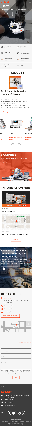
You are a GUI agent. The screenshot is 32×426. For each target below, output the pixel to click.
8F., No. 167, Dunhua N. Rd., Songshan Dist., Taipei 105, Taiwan (16, 302)
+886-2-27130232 (8, 306)
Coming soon (7, 112)
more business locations (10, 316)
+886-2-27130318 (8, 309)
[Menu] (30, 2)
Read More (7, 14)
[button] (15, 41)
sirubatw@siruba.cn (9, 312)
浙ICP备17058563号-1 (18, 424)
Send (16, 377)
